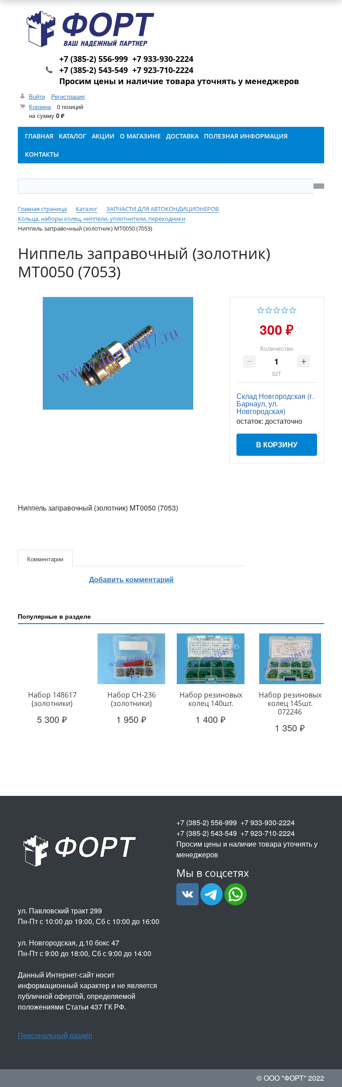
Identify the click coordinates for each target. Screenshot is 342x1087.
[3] (276, 309)
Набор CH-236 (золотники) (131, 699)
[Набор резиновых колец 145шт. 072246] (290, 658)
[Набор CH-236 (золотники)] (131, 658)
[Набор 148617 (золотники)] (52, 658)
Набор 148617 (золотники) (52, 699)
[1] (260, 309)
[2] (268, 309)
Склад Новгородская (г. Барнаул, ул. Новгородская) (275, 403)
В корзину (276, 444)
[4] (284, 309)
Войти (37, 96)
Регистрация (68, 96)
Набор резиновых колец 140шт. (210, 699)
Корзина (40, 106)
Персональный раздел (55, 1035)
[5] (292, 309)
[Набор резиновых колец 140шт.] (210, 658)
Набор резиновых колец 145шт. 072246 (290, 703)
